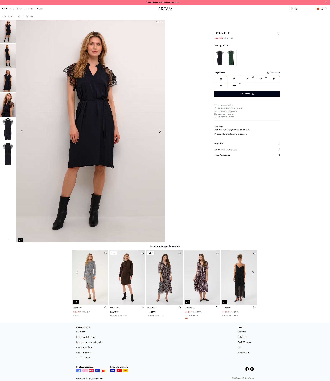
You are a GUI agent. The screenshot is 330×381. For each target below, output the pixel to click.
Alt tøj (12, 16)
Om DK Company (245, 342)
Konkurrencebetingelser (85, 337)
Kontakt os (80, 332)
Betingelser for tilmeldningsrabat (89, 342)
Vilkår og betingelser (96, 378)
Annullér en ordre (83, 358)
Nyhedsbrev (242, 337)
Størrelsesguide (275, 73)
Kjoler (19, 16)
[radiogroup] (247, 82)
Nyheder (5, 9)
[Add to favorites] (279, 33)
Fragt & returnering (84, 352)
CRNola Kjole (29, 16)
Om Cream (242, 332)
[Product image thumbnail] (8, 31)
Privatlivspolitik (81, 378)
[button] (247, 143)
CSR (239, 347)
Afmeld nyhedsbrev (84, 347)
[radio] (221, 78)
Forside (4, 16)
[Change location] (318, 9)
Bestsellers (20, 9)
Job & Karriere (243, 352)
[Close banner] (326, 2)
